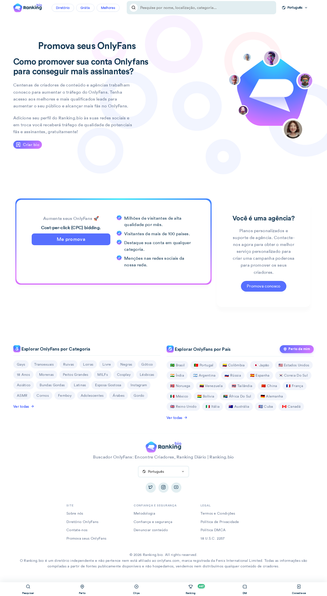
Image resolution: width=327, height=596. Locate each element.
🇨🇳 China (269, 386)
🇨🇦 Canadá (291, 406)
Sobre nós (74, 513)
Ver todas (21, 406)
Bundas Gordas (52, 385)
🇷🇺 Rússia (233, 375)
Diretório (63, 8)
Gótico (147, 364)
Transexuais (44, 364)
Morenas (46, 375)
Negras (126, 364)
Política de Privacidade (220, 522)
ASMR (22, 395)
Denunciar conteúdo (151, 530)
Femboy (65, 395)
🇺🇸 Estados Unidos (293, 365)
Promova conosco (264, 286)
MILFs (102, 375)
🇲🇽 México (179, 396)
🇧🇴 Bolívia (205, 396)
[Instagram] (163, 487)
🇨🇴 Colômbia (233, 365)
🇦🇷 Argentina (204, 375)
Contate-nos (76, 530)
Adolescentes (92, 395)
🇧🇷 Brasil (177, 365)
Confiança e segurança (153, 522)
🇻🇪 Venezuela (211, 386)
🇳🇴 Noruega (180, 386)
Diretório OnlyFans (82, 522)
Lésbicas (147, 375)
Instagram (139, 385)
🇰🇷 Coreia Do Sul (293, 375)
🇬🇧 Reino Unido (183, 406)
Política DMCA (213, 530)
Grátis (85, 8)
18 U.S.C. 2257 (213, 538)
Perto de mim (299, 349)
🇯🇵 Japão (261, 365)
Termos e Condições (218, 513)
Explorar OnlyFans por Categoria (55, 349)
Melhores (108, 8)
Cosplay (124, 375)
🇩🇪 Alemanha (272, 396)
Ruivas (68, 364)
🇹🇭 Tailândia (242, 386)
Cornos (43, 395)
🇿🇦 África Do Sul (237, 396)
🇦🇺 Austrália (239, 406)
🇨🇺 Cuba (266, 406)
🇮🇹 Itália (212, 406)
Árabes (118, 395)
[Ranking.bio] (163, 446)
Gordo (139, 395)
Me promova (71, 239)
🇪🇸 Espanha (260, 375)
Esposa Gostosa (108, 385)
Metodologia (144, 513)
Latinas (80, 385)
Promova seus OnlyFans (86, 538)
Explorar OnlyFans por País (202, 349)
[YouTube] (176, 487)
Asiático (23, 385)
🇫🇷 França (294, 386)
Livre (106, 364)
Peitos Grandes (75, 375)
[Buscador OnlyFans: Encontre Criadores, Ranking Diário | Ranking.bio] (27, 7)
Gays (21, 364)
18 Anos (23, 375)
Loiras (88, 364)
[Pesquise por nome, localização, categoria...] (134, 8)
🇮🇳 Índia (177, 375)
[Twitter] (151, 487)
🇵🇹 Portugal (203, 365)
